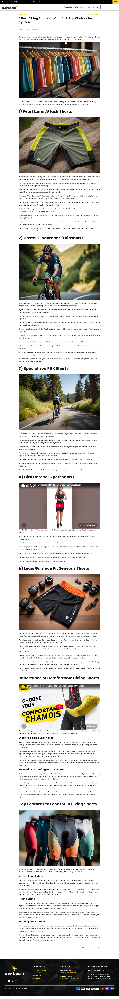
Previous (90, 14)
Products (68, 7)
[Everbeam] (10, 7)
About (96, 7)
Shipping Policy (37, 973)
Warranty (79, 7)
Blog (88, 7)
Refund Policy (37, 975)
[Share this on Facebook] (88, 948)
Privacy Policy (37, 978)
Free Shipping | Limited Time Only (28, 2)
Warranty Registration (39, 970)
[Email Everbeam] (11, 2)
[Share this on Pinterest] (93, 948)
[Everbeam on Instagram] (8, 2)
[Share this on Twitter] (83, 948)
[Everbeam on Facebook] (2, 2)
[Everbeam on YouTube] (5, 2)
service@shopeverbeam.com (69, 972)
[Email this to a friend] (98, 948)
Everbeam (12, 988)
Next (97, 14)
